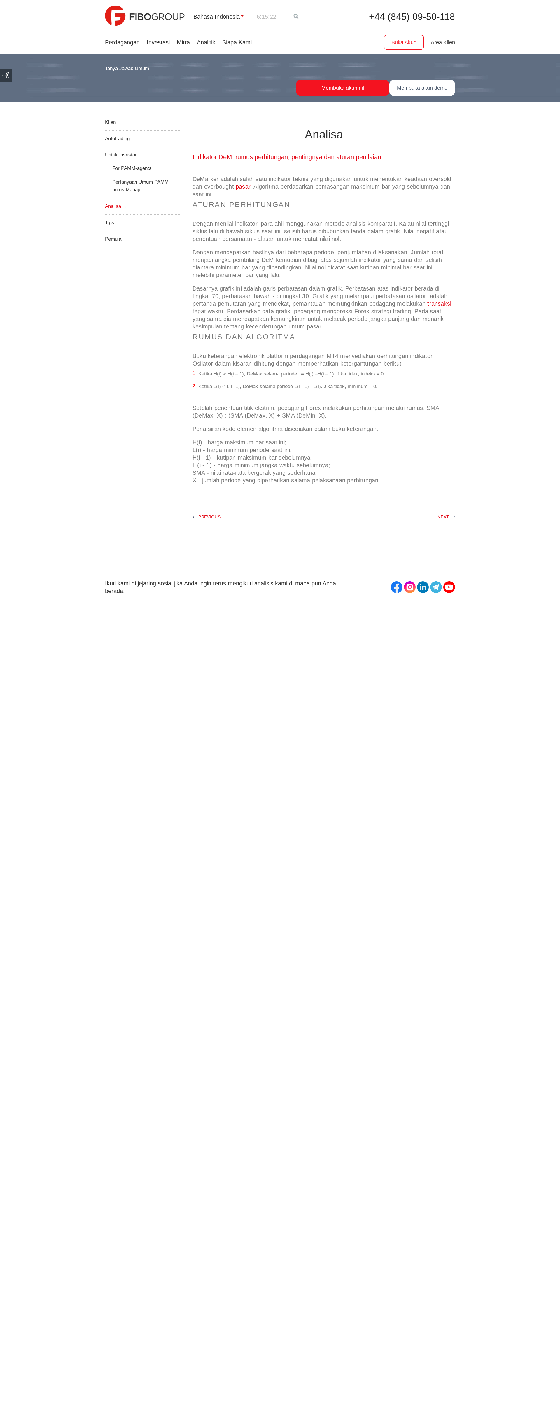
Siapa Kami (237, 42)
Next (443, 516)
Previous (209, 516)
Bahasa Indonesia (216, 16)
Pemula (113, 239)
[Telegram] (436, 587)
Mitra (183, 42)
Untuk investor (121, 155)
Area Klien (443, 42)
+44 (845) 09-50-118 (412, 16)
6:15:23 (266, 16)
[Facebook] (396, 587)
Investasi (158, 42)
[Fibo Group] (145, 15)
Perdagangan (122, 42)
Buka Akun (403, 42)
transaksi (439, 303)
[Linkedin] (423, 587)
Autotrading (117, 138)
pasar (243, 186)
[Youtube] (449, 587)
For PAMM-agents (132, 168)
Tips (109, 222)
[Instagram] (410, 587)
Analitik (206, 42)
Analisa (113, 206)
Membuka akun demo (422, 88)
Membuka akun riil (342, 88)
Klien (110, 122)
